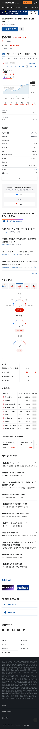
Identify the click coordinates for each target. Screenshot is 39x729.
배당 (29, 58)
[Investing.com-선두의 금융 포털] (11, 3)
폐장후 (5, 48)
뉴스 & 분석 (17, 54)
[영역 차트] (6, 63)
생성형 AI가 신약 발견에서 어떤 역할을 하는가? (18, 229)
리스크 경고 (5, 718)
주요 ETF (10, 7)
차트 (8, 54)
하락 (21, 195)
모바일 (4, 644)
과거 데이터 (23, 58)
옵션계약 (35, 58)
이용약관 (4, 705)
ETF (3, 7)
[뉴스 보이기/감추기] (13, 63)
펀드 (26, 7)
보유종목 (14, 58)
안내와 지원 (24, 648)
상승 (21, 204)
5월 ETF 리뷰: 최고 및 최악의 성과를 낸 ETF (17, 252)
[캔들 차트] (3, 63)
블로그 (4, 640)
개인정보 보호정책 (7, 711)
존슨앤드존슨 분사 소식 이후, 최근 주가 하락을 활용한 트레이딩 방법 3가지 (19, 263)
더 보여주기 (33, 273)
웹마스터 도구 (6, 652)
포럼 (34, 54)
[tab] (12, 286)
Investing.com (6, 232)
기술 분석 (27, 54)
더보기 (19, 178)
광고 (22, 644)
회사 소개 (24, 640)
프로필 (8, 58)
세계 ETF (19, 7)
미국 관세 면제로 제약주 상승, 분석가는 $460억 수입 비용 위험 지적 (19, 240)
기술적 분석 (7, 280)
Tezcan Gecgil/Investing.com (10, 254)
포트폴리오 (5, 648)
